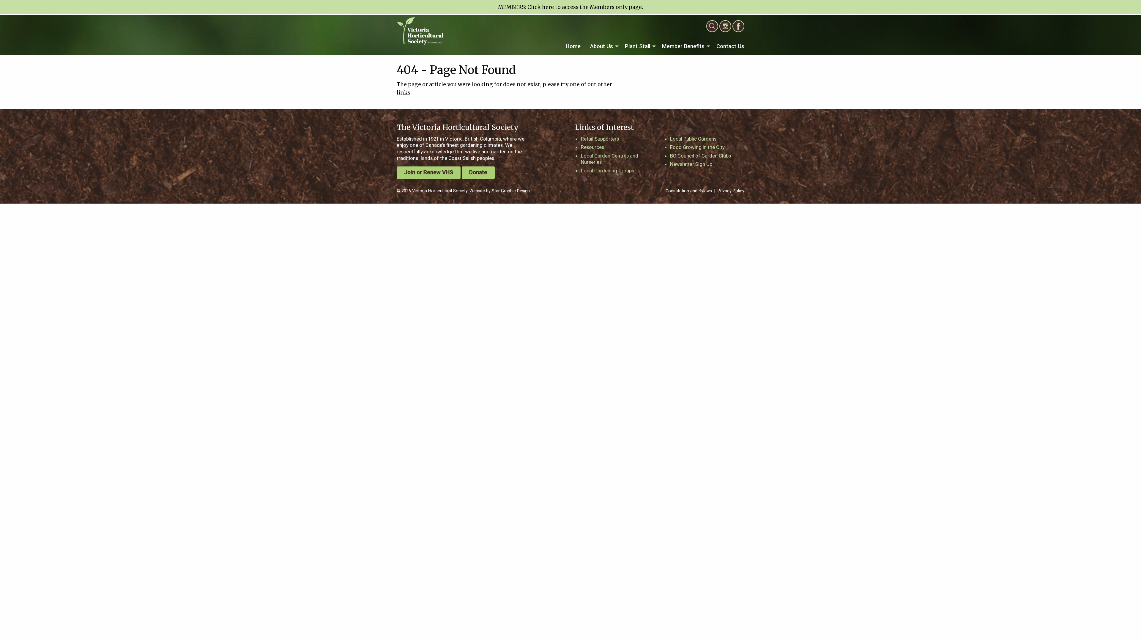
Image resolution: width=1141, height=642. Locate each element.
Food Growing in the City (697, 147)
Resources (592, 147)
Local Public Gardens (693, 139)
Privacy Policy (731, 190)
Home (573, 46)
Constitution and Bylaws (689, 190)
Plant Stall (637, 46)
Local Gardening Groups (607, 171)
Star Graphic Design (511, 190)
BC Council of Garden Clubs (700, 156)
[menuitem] (573, 46)
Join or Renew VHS (428, 172)
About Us (601, 46)
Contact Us (730, 46)
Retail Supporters (600, 139)
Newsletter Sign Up (691, 164)
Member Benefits (683, 46)
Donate (478, 172)
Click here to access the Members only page (584, 7)
